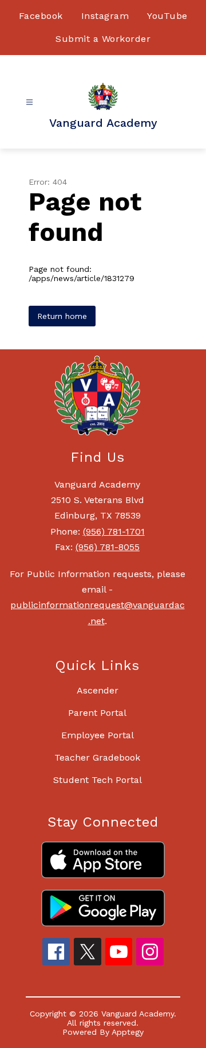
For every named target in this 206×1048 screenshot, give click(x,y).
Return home (62, 316)
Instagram (105, 15)
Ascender (97, 690)
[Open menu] (29, 102)
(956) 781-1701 (114, 531)
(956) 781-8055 (108, 546)
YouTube (167, 15)
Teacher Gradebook (97, 757)
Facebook (41, 15)
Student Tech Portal (97, 779)
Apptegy (128, 1032)
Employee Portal (97, 735)
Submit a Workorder (103, 38)
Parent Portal (97, 712)
